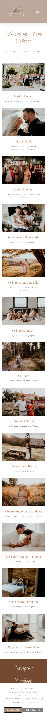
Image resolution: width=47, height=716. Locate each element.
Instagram (23, 668)
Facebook (23, 681)
